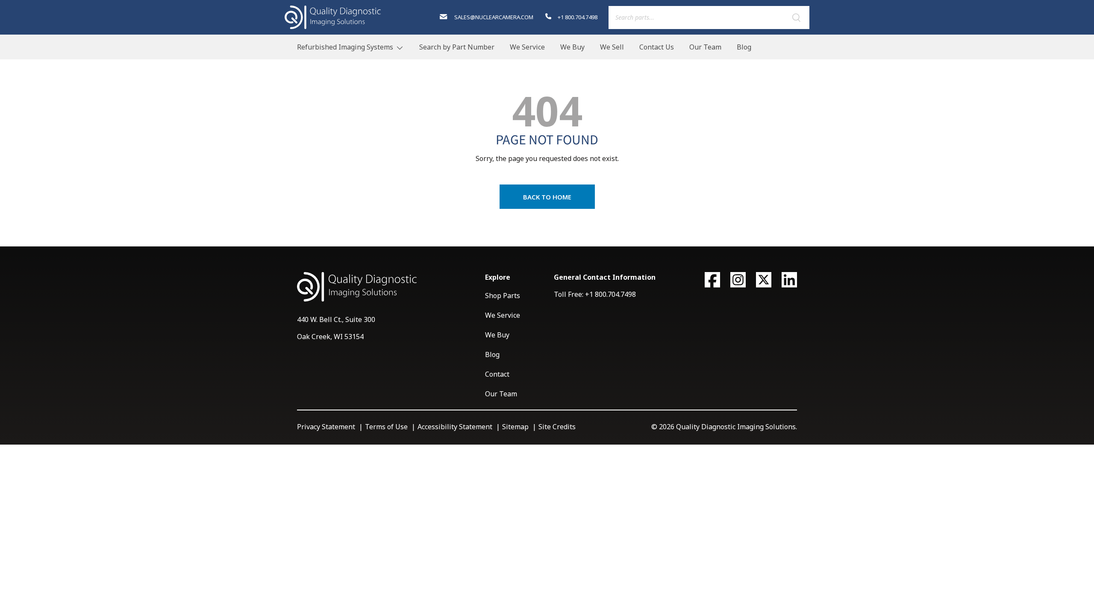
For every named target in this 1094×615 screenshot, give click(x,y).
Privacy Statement (326, 426)
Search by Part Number (456, 47)
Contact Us (656, 47)
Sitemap (515, 426)
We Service (527, 47)
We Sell (612, 47)
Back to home (547, 197)
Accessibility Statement (455, 426)
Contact (497, 374)
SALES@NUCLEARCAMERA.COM (493, 17)
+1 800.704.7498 (576, 17)
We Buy (572, 47)
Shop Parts (502, 295)
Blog (744, 47)
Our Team (705, 47)
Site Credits (557, 426)
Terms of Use (386, 426)
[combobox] (709, 17)
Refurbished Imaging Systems (345, 47)
